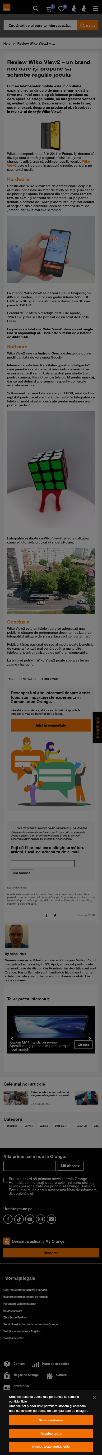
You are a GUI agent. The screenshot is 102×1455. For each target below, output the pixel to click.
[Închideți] (94, 1397)
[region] (51, 1422)
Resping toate (51, 1433)
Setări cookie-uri (51, 1420)
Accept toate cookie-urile (51, 1446)
